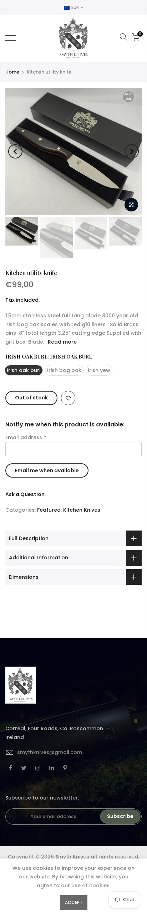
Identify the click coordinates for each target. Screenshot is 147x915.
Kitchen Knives (81, 509)
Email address (25, 437)
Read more (61, 341)
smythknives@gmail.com (49, 752)
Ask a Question (25, 494)
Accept (73, 902)
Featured (49, 509)
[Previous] (15, 151)
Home (12, 72)
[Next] (132, 151)
